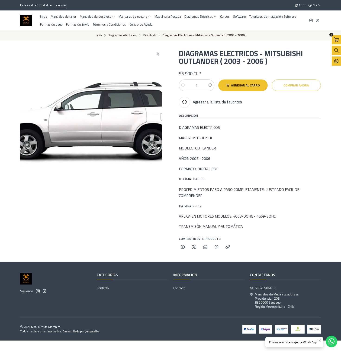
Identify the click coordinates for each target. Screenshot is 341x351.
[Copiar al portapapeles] (228, 247)
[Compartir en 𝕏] (194, 247)
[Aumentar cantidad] (210, 85)
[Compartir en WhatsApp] (205, 247)
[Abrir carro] (336, 39)
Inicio (98, 35)
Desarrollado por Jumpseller (81, 331)
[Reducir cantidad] (183, 85)
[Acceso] (336, 61)
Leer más (61, 5)
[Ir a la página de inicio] (26, 20)
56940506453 (265, 287)
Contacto (103, 287)
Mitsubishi (149, 35)
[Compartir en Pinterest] (216, 247)
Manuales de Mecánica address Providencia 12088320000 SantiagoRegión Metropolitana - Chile (277, 300)
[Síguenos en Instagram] (311, 21)
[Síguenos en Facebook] (317, 21)
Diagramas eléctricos (122, 35)
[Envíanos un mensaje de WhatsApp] (331, 341)
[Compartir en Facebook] (183, 247)
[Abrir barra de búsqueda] (336, 50)
